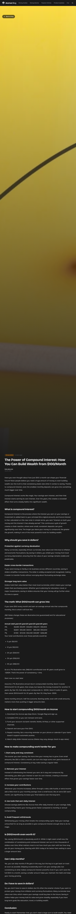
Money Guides (23, 3)
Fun (68, 3)
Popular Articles (46, 3)
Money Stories (34, 3)
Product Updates (59, 3)
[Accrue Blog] (9, 3)
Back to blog (9, 16)
